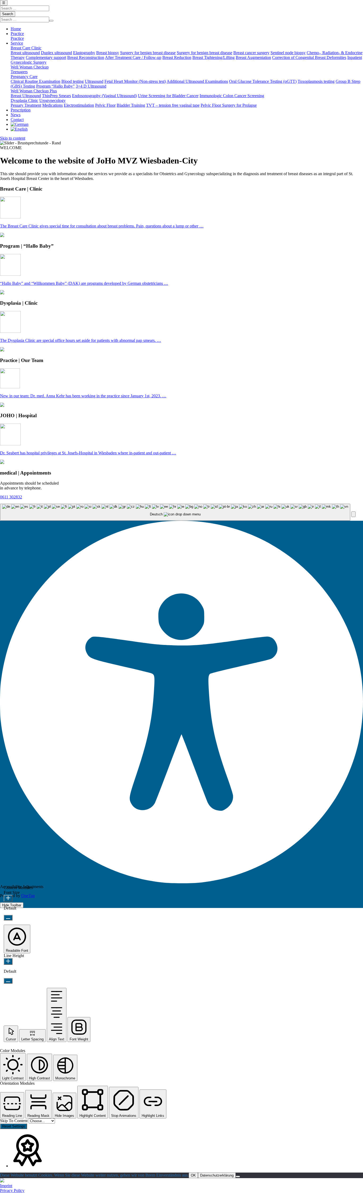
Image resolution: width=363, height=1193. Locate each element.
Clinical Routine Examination (35, 81)
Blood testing (72, 81)
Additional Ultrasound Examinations (197, 81)
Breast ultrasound (25, 52)
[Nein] (238, 1176)
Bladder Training (131, 105)
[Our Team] (10, 387)
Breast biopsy (107, 52)
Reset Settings (13, 1126)
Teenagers (19, 72)
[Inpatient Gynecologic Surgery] (10, 444)
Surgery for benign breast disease (148, 52)
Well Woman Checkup (30, 67)
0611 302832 (11, 497)
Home (16, 29)
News (15, 115)
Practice (17, 33)
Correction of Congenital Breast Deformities (309, 57)
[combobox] (175, 512)
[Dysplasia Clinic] (10, 331)
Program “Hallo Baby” (55, 86)
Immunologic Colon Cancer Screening (232, 95)
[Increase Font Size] (8, 898)
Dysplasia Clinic (24, 100)
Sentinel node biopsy (288, 52)
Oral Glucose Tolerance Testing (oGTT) (263, 81)
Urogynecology (52, 100)
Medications (52, 105)
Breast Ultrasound (26, 95)
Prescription (21, 110)
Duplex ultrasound (56, 52)
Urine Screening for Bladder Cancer (168, 95)
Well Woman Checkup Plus (34, 91)
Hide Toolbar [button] (11, 905)
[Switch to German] (19, 124)
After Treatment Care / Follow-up (133, 57)
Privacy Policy (12, 1190)
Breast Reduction (176, 57)
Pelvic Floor (105, 105)
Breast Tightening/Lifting (213, 57)
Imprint (6, 1185)
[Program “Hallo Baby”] (10, 274)
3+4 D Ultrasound (91, 86)
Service (17, 43)
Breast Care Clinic (26, 48)
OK (193, 1175)
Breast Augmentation (253, 57)
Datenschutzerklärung (217, 1175)
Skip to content (12, 138)
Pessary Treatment (26, 105)
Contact (17, 119)
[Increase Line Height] (8, 961)
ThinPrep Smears (56, 95)
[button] (353, 514)
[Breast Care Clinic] (10, 217)
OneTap (28, 895)
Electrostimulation (79, 105)
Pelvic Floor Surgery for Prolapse (229, 105)
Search (7, 14)
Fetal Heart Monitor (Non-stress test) (135, 81)
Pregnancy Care (24, 76)
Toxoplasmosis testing (316, 81)
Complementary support (46, 57)
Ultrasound (94, 81)
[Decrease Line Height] (8, 981)
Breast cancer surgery (251, 52)
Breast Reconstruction (85, 57)
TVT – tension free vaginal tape (173, 105)
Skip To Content (14, 1120)
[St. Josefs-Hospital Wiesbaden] (2, 1181)
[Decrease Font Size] (8, 917)
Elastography (84, 52)
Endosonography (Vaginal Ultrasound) (104, 95)
